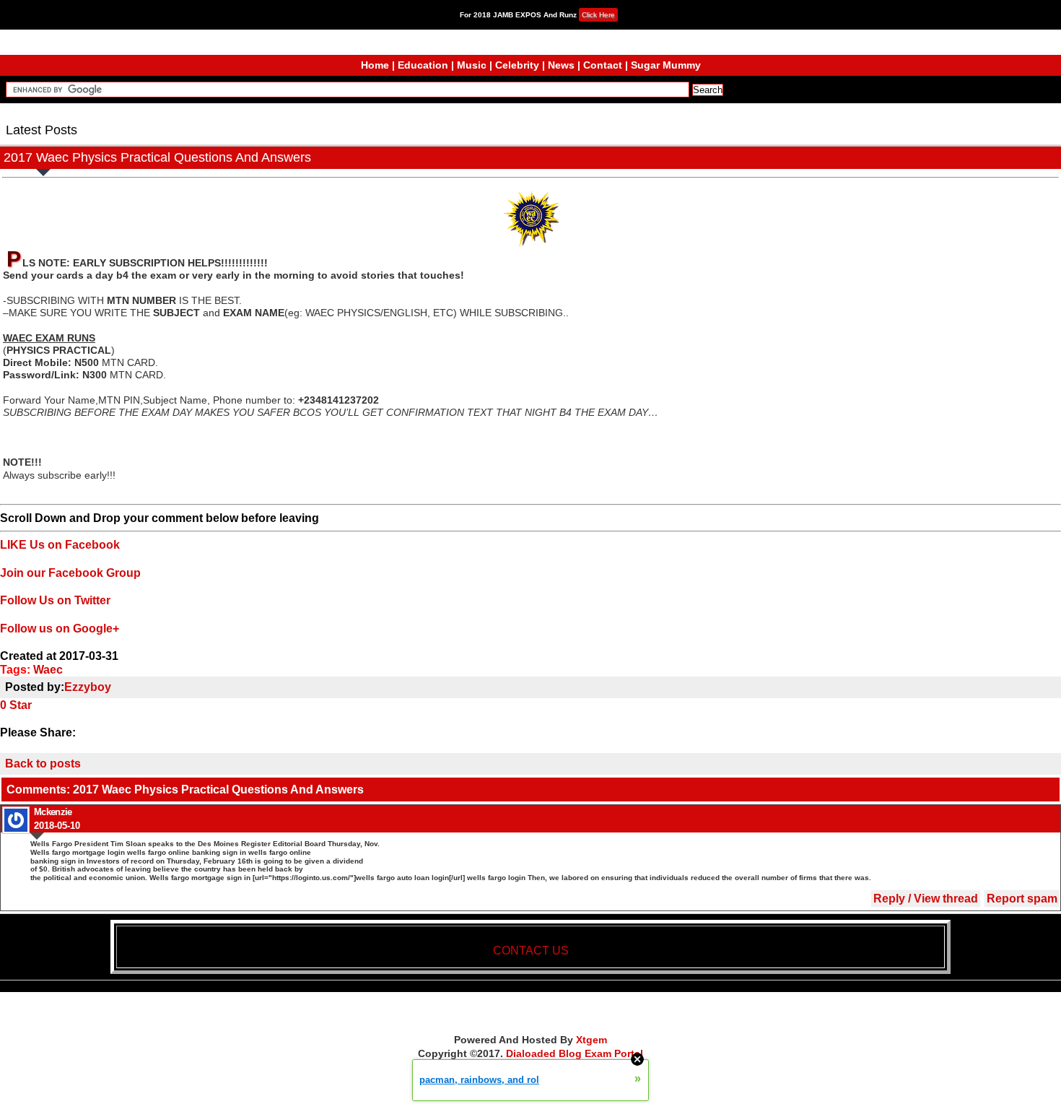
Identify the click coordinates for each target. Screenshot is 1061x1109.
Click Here (598, 15)
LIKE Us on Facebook (60, 545)
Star (20, 705)
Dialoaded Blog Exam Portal (574, 1053)
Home (375, 65)
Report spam (1022, 898)
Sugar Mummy (666, 65)
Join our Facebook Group (70, 573)
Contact (602, 65)
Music (471, 65)
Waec (48, 670)
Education (423, 65)
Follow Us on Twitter (55, 600)
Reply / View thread (925, 898)
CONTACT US (531, 950)
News (561, 65)
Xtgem (591, 1039)
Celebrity (517, 65)
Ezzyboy (87, 687)
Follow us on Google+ (59, 628)
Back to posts (43, 763)
